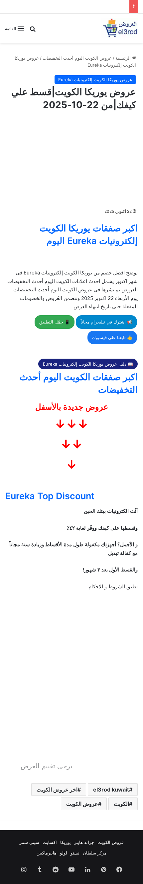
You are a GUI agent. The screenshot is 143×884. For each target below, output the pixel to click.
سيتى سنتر (29, 842)
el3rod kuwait (111, 789)
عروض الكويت (82, 803)
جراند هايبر (84, 842)
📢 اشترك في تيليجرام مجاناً (106, 321)
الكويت (121, 803)
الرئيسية (123, 58)
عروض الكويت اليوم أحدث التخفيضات (77, 58)
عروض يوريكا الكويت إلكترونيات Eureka (95, 79)
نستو (75, 852)
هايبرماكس (47, 852)
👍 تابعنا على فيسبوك (112, 337)
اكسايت (50, 842)
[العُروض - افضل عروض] (119, 28)
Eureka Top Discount (49, 496)
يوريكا (65, 842)
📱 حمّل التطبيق (54, 321)
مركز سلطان (94, 852)
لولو (63, 852)
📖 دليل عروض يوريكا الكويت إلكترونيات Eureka (88, 364)
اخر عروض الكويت (57, 789)
